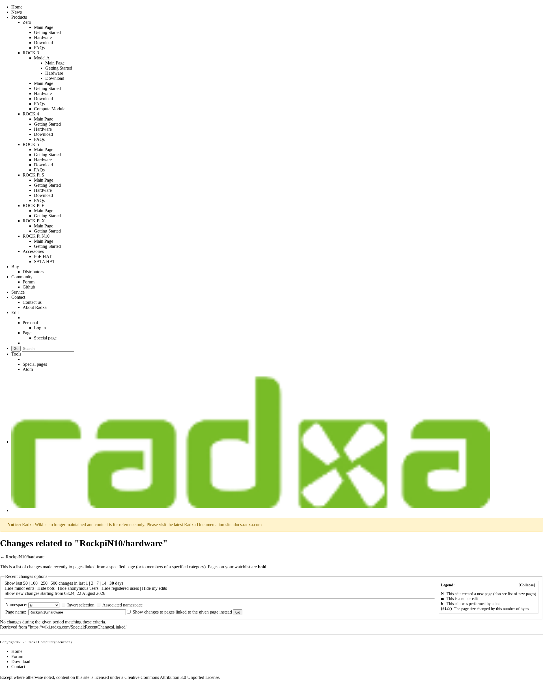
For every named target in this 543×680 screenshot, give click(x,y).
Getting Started (47, 32)
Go (16, 349)
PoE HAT (43, 256)
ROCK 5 (31, 144)
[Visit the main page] (250, 441)
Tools (16, 354)
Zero (27, 22)
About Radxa (35, 307)
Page (27, 332)
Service (18, 292)
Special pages (35, 364)
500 (54, 583)
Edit (15, 312)
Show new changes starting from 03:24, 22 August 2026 (55, 593)
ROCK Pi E (33, 205)
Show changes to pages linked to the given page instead (182, 612)
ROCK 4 (31, 113)
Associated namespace (122, 604)
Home (16, 7)
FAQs (39, 47)
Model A (42, 57)
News (16, 12)
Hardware (43, 37)
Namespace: (16, 604)
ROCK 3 (31, 52)
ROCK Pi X (34, 220)
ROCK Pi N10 (36, 236)
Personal (30, 322)
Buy (15, 266)
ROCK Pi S (33, 175)
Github (29, 287)
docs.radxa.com (248, 524)
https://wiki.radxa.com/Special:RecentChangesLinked (78, 627)
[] (527, 585)
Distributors (33, 271)
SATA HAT (44, 261)
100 (34, 583)
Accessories (33, 251)
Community (22, 276)
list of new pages (521, 594)
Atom (28, 369)
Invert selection (80, 604)
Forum (29, 281)
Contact (18, 297)
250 (44, 583)
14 (104, 583)
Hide (9, 588)
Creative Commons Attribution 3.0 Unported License (171, 677)
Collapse (527, 585)
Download (43, 42)
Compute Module (49, 108)
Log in (40, 327)
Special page (45, 337)
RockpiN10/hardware (25, 556)
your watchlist (237, 566)
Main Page (43, 27)
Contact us (32, 302)
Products (19, 17)
